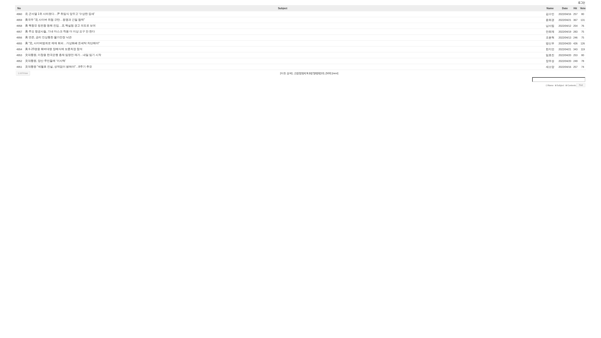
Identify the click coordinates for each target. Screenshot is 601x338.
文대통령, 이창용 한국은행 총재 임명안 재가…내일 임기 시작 (63, 55)
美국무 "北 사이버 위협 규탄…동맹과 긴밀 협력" (55, 19)
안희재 (550, 31)
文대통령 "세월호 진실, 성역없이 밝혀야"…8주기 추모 (58, 66)
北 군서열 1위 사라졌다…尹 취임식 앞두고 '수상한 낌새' (60, 13)
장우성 (550, 61)
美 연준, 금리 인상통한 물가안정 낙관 (48, 37)
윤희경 (550, 20)
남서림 (550, 25)
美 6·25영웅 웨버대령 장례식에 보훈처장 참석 (53, 49)
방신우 (550, 43)
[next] (335, 73)
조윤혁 (550, 37)
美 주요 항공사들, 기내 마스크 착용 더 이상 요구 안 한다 (60, 31)
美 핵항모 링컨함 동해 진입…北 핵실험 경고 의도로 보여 (60, 25)
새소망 (550, 67)
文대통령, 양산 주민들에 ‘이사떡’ (45, 60)
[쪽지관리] (581, 3)
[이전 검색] (286, 73)
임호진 (550, 55)
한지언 (550, 49)
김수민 (550, 14)
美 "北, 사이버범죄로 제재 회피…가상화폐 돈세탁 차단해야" (62, 43)
